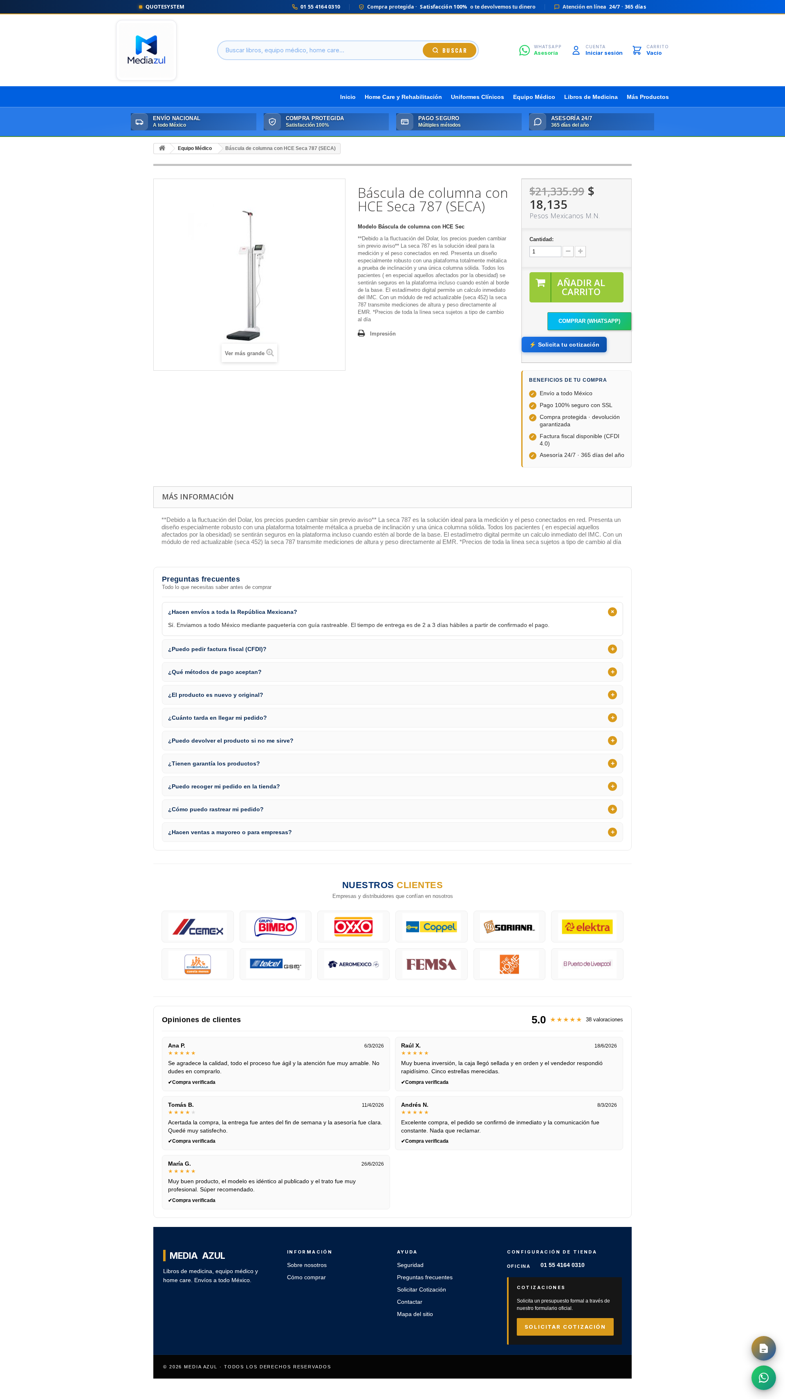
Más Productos (648, 97)
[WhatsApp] (763, 1377)
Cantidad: (541, 239)
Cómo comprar (306, 1277)
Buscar (454, 50)
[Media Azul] (146, 50)
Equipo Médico (534, 97)
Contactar (409, 1302)
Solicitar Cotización (421, 1290)
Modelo (367, 227)
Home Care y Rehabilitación (403, 97)
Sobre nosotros (307, 1265)
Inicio (348, 97)
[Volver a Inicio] (162, 148)
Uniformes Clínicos (477, 97)
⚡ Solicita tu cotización (564, 344)
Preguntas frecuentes (425, 1277)
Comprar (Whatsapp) (589, 321)
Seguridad (410, 1265)
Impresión (383, 334)
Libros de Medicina (591, 97)
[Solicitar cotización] (763, 1348)
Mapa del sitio (415, 1314)
